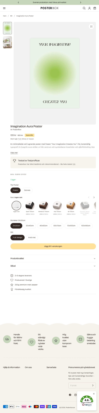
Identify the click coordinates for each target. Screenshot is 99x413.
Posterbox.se (70, 407)
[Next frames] (94, 197)
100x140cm (85, 226)
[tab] (7, 28)
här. (74, 164)
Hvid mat (32, 237)
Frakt (19, 139)
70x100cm (71, 226)
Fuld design (17, 237)
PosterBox (17, 129)
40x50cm (43, 226)
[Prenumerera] (93, 385)
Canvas (27, 190)
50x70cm (57, 226)
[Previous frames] (88, 197)
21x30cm (16, 226)
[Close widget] (93, 393)
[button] (4, 8)
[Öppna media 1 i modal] (91, 26)
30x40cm (30, 226)
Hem (4, 16)
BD (11, 16)
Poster (15, 190)
